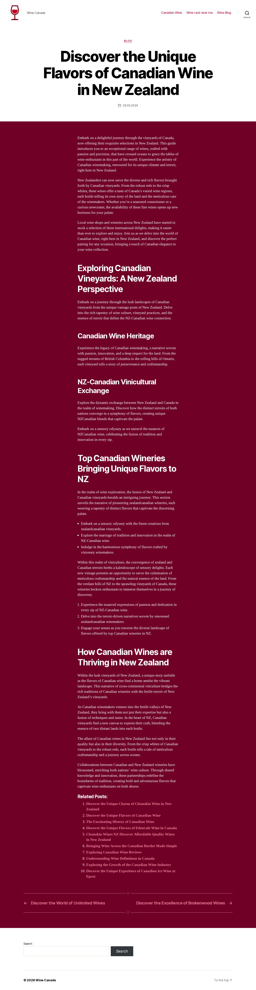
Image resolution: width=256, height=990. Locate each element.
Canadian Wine (171, 12)
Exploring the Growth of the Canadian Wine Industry (128, 864)
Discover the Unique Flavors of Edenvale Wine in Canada (131, 828)
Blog (128, 41)
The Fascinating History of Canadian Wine (120, 821)
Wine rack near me (199, 12)
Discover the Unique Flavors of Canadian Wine (123, 815)
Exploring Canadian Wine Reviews (114, 852)
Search (28, 943)
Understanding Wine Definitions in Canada (120, 858)
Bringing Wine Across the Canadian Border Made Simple (131, 846)
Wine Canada (46, 980)
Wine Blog (224, 12)
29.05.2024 (130, 105)
